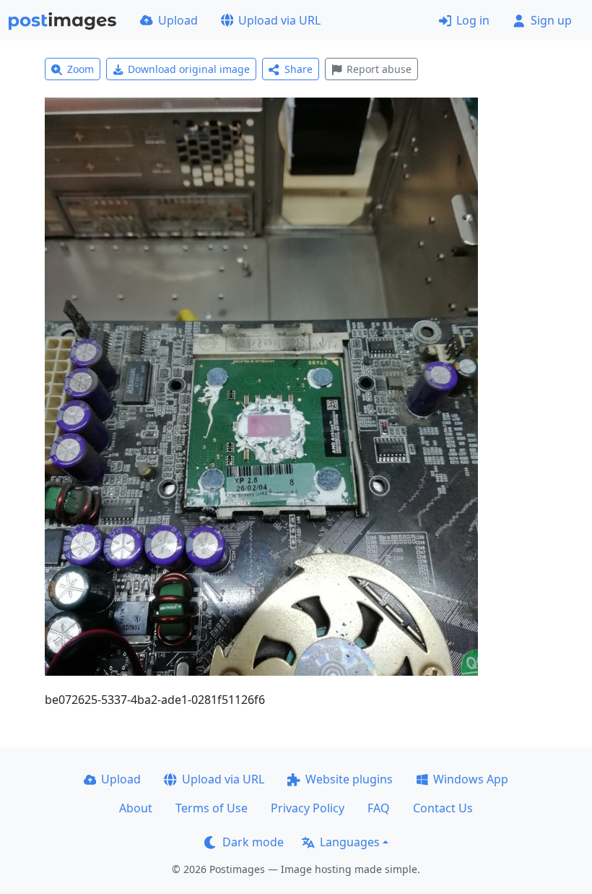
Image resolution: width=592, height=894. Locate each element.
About (135, 808)
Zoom (80, 69)
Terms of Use (211, 808)
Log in (472, 20)
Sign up (551, 20)
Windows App (470, 779)
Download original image (189, 69)
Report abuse (379, 69)
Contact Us (443, 808)
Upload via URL (279, 20)
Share (298, 69)
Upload (178, 20)
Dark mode (253, 842)
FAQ (378, 808)
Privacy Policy (307, 808)
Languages (350, 842)
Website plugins (349, 779)
